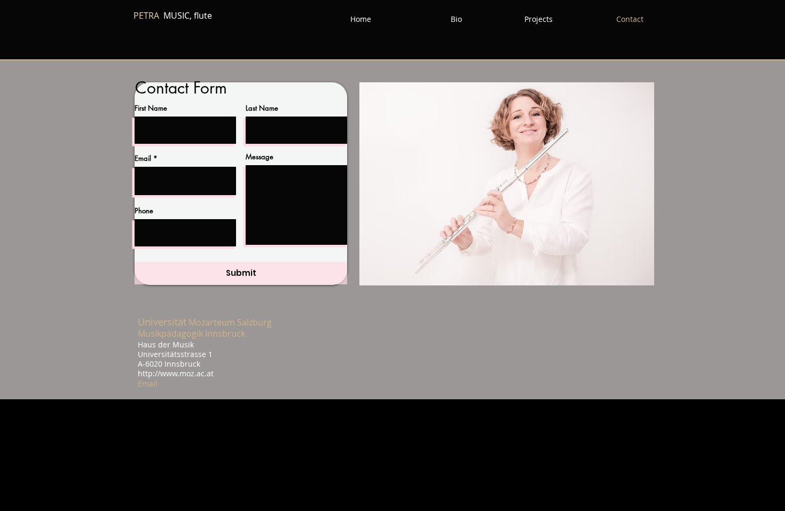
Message (259, 156)
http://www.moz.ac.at (176, 373)
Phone (144, 210)
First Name (151, 108)
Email (143, 158)
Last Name (262, 108)
